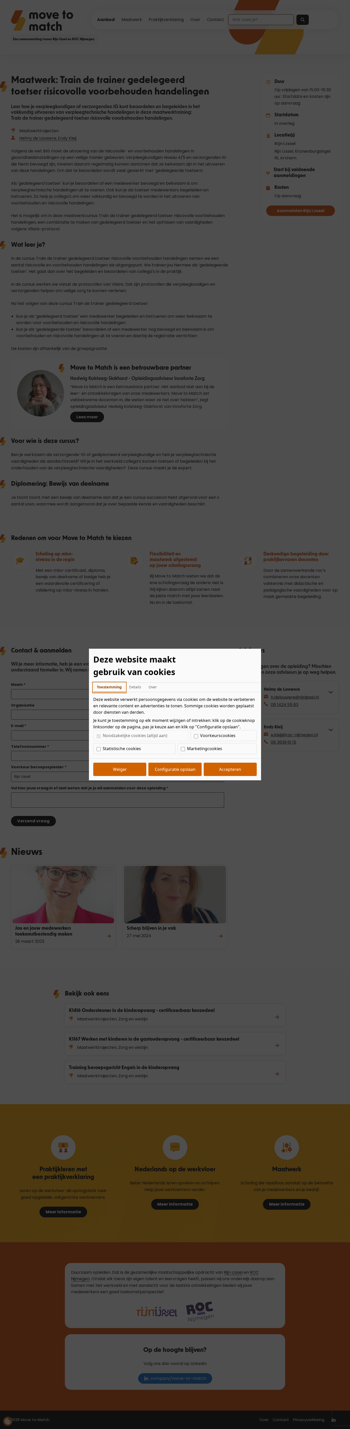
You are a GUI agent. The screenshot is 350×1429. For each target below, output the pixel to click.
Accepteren (230, 769)
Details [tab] (135, 687)
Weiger (120, 769)
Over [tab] (153, 687)
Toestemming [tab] (109, 687)
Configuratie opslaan (175, 769)
